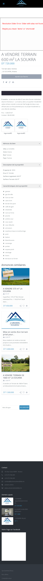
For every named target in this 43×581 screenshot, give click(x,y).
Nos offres (5, 574)
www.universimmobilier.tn (13, 488)
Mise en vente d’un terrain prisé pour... (15, 333)
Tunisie (9, 155)
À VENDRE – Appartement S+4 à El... (21, 501)
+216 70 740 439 (10, 475)
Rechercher (24, 407)
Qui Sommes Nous (7, 571)
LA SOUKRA (6, 71)
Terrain (4, 69)
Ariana (14, 71)
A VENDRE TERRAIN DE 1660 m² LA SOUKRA (13, 376)
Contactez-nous (6, 578)
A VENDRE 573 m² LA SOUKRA (12, 289)
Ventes (14, 69)
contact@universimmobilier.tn (14, 481)
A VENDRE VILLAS (20, 518)
